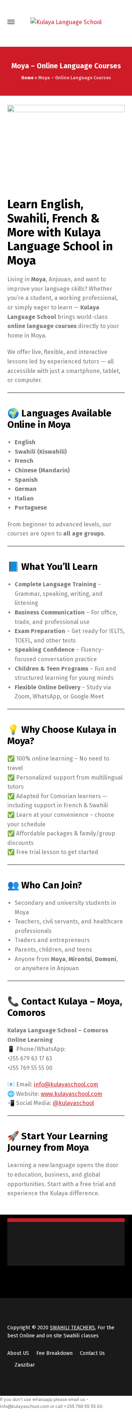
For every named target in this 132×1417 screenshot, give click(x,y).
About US (18, 1353)
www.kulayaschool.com (71, 1093)
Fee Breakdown (54, 1353)
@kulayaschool (73, 1103)
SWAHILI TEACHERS (72, 1328)
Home (27, 77)
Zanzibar (25, 1365)
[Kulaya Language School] (66, 22)
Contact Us (92, 1353)
